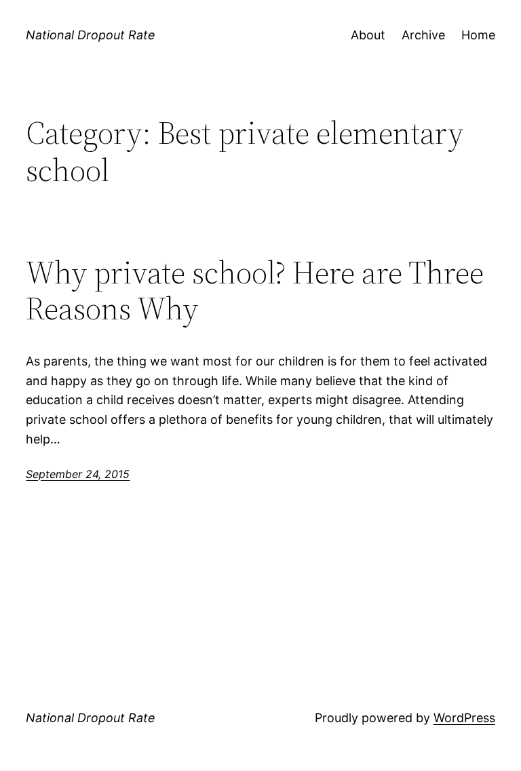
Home (478, 35)
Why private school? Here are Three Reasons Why (255, 290)
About (368, 35)
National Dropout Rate (90, 35)
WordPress (464, 718)
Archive (423, 35)
